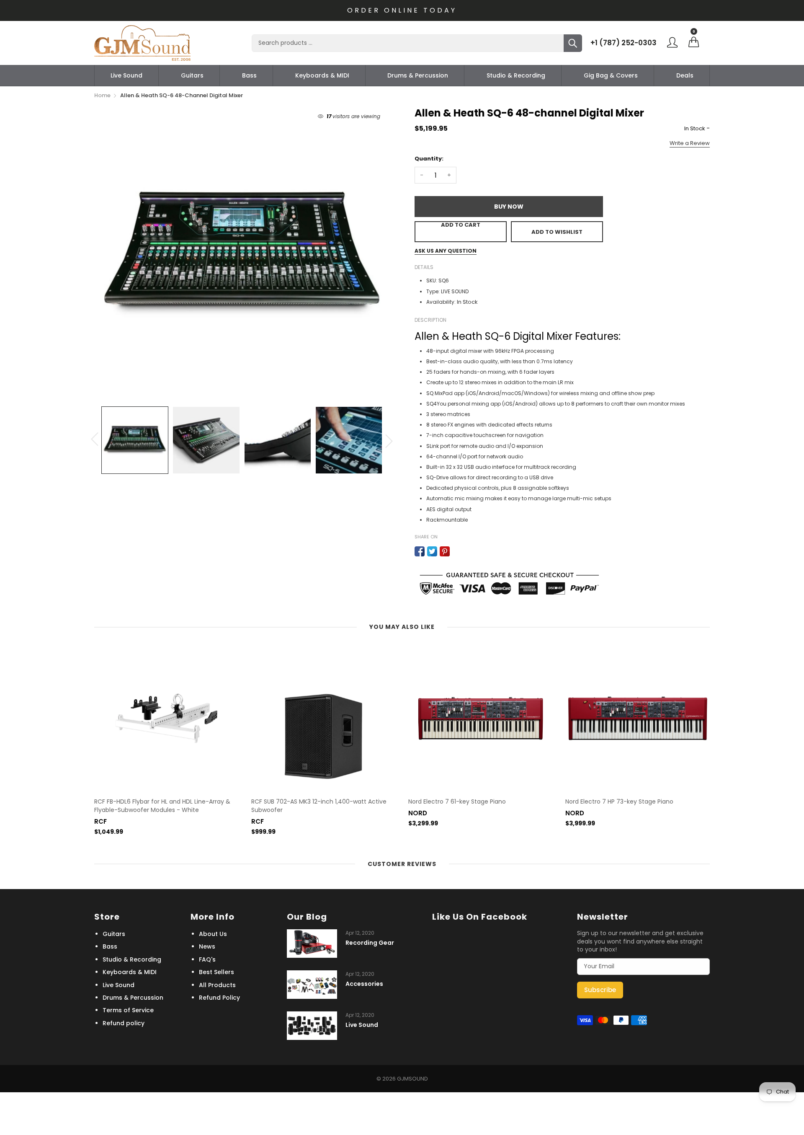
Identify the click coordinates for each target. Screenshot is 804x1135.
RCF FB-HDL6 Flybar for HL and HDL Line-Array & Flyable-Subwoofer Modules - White (162, 806)
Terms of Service (128, 1010)
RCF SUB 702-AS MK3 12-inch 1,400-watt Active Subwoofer (319, 806)
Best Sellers (216, 972)
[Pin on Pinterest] (445, 551)
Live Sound (126, 75)
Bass (249, 75)
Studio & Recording (516, 75)
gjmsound (412, 1079)
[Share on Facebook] (420, 551)
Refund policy (123, 1023)
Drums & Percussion (417, 75)
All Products (217, 985)
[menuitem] (126, 75)
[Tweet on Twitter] (432, 551)
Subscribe (600, 989)
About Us (213, 934)
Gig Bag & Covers (611, 75)
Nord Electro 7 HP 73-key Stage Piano (619, 802)
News (207, 946)
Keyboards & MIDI (322, 75)
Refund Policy (219, 997)
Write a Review (690, 143)
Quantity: (429, 159)
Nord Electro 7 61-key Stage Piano (457, 802)
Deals (684, 75)
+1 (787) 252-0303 (623, 43)
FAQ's (207, 959)
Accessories (364, 984)
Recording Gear (369, 943)
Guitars (192, 75)
